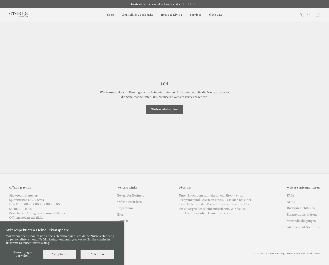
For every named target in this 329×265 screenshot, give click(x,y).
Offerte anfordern (129, 202)
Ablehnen (97, 254)
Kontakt (122, 221)
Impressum (125, 208)
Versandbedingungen (301, 221)
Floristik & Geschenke (137, 14)
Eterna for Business (130, 195)
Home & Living (171, 14)
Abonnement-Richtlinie (303, 227)
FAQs (290, 195)
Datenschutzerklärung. (34, 243)
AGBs (291, 202)
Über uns (215, 14)
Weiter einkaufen (164, 109)
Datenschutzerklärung (302, 214)
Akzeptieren (59, 254)
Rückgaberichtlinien (301, 208)
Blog (120, 214)
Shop (110, 14)
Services (196, 14)
